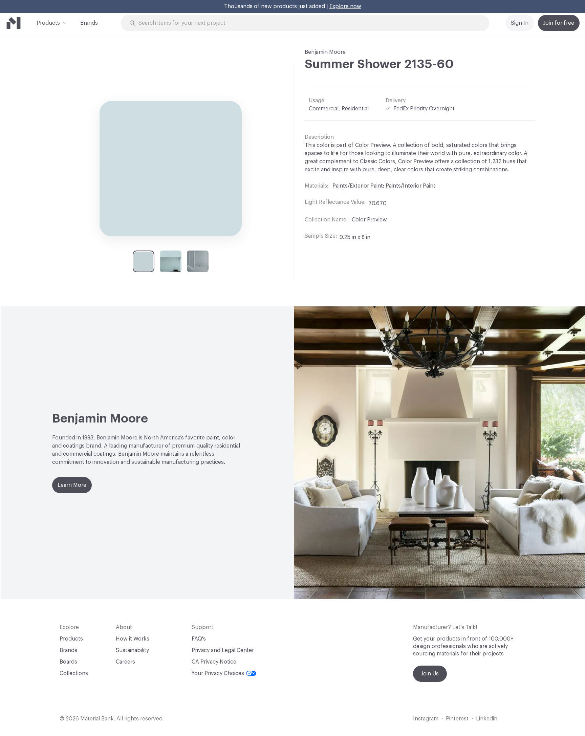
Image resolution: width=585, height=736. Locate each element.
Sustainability (132, 650)
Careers (125, 662)
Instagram (425, 718)
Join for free (558, 23)
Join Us (430, 673)
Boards (68, 662)
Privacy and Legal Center (223, 650)
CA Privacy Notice (214, 662)
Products (48, 23)
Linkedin (486, 718)
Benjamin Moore (325, 52)
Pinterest (457, 718)
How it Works (132, 639)
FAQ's (199, 639)
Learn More (72, 485)
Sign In (519, 23)
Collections (74, 673)
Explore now (345, 6)
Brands (89, 23)
